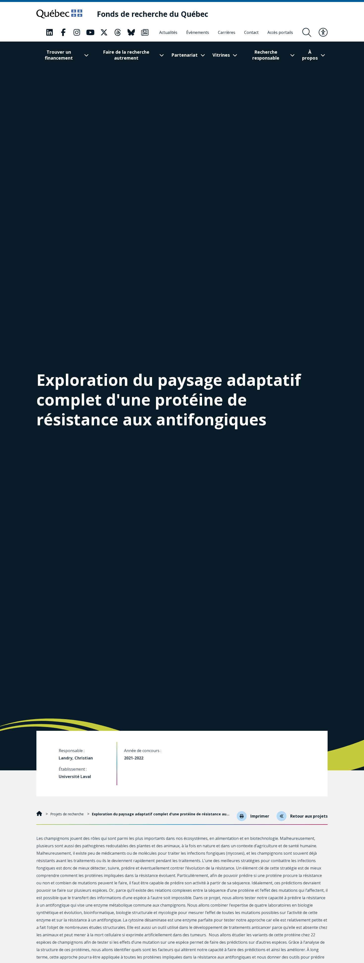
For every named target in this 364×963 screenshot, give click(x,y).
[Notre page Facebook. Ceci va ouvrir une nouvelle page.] (63, 32)
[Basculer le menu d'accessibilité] (323, 32)
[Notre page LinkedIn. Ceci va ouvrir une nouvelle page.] (49, 32)
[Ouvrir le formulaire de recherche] (306, 32)
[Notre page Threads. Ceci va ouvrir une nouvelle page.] (118, 32)
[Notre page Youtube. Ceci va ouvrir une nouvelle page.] (90, 32)
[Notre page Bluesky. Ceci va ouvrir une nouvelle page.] (131, 32)
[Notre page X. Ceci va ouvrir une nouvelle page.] (104, 32)
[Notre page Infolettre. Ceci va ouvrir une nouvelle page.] (145, 32)
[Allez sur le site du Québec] (59, 13)
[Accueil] (39, 814)
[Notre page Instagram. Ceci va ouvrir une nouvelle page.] (77, 32)
